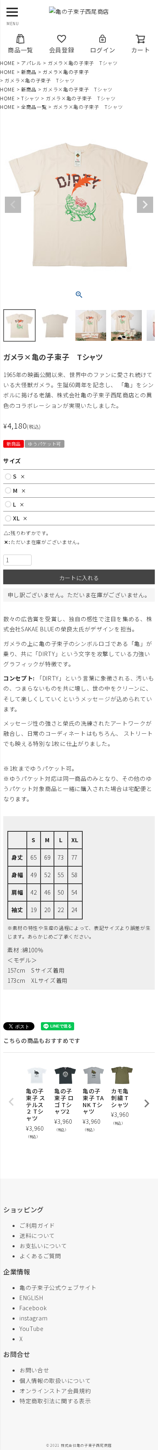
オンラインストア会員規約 (55, 1391)
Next (145, 205)
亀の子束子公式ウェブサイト (58, 1287)
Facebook (33, 1308)
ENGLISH (31, 1298)
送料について (37, 1235)
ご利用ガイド (37, 1225)
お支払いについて (43, 1246)
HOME (7, 62)
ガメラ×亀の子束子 (66, 71)
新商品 (28, 71)
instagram (33, 1318)
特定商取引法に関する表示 (55, 1401)
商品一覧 (20, 50)
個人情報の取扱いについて (55, 1380)
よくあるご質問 (40, 1256)
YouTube (31, 1328)
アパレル (31, 62)
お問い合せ (34, 1370)
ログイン (102, 50)
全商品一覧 (34, 106)
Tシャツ (30, 98)
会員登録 (62, 50)
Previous (13, 205)
